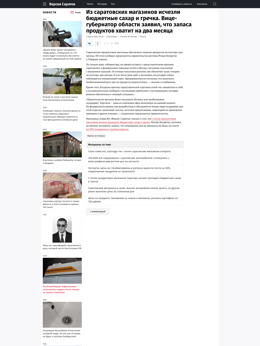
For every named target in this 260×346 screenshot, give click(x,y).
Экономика (112, 36)
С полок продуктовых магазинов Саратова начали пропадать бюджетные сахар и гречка (134, 180)
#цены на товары (96, 135)
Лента (90, 4)
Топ (113, 4)
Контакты (202, 4)
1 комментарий (97, 211)
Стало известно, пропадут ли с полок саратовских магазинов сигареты (129, 151)
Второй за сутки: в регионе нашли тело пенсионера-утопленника (60, 98)
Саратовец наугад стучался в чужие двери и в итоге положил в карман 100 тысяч (61, 204)
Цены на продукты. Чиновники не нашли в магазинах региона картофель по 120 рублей (133, 200)
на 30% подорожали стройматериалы (107, 129)
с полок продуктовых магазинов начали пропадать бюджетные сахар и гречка (131, 120)
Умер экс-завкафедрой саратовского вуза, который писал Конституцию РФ (62, 247)
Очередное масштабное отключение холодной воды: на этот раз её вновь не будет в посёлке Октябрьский (61, 333)
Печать (143, 36)
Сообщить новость (182, 4)
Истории (102, 4)
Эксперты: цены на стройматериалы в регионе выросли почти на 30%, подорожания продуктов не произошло (129, 170)
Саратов (62, 4)
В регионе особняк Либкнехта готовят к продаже (62, 161)
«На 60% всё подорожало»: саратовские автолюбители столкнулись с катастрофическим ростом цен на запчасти (128, 160)
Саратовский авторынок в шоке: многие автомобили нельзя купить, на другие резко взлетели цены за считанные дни (133, 190)
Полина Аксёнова (128, 36)
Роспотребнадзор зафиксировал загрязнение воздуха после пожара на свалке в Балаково (61, 289)
